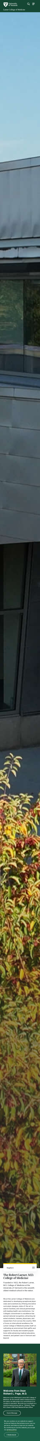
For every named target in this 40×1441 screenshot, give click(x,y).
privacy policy (12, 1430)
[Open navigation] (33, 1268)
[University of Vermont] (10, 6)
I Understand (11, 1435)
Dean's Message (12, 1413)
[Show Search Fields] (28, 3)
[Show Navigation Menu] (33, 3)
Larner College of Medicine (14, 9)
